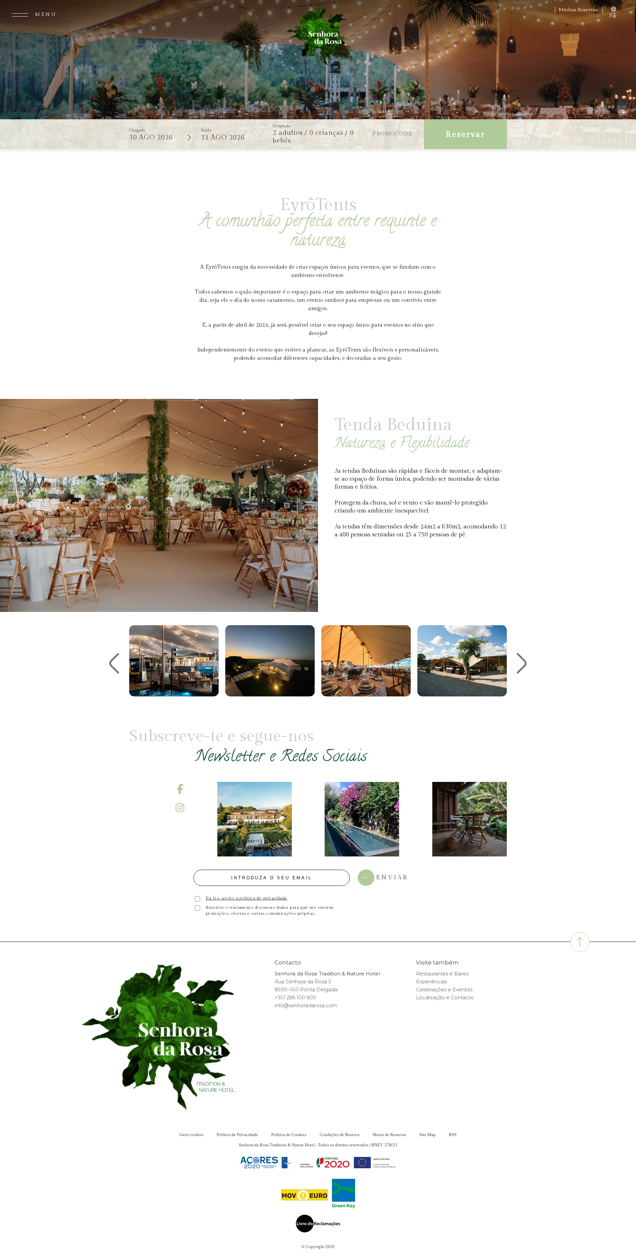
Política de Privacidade (237, 1134)
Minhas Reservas (578, 10)
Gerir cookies (191, 1134)
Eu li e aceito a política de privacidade (247, 898)
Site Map (427, 1134)
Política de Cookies (288, 1134)
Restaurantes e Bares (442, 973)
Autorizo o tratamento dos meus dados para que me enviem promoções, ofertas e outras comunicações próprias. (270, 910)
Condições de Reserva (339, 1134)
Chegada (137, 130)
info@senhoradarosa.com (306, 1005)
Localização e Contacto (445, 997)
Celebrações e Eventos (444, 989)
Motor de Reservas (389, 1134)
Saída (206, 130)
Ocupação (282, 126)
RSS (452, 1134)
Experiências (431, 981)
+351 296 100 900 (295, 997)
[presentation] (114, 664)
